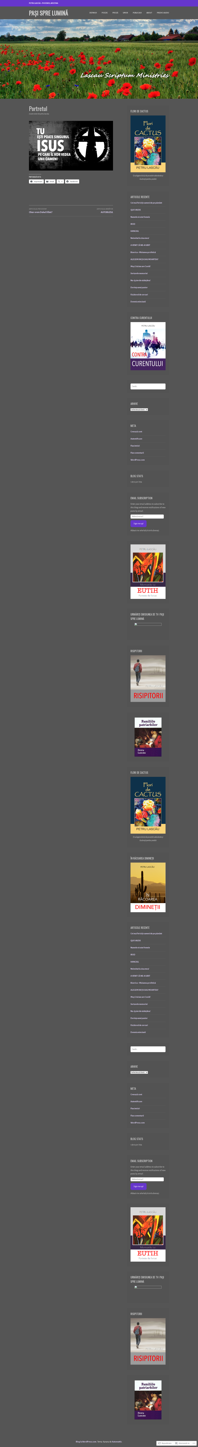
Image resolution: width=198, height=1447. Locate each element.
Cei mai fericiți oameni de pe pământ (146, 203)
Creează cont (136, 432)
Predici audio (163, 13)
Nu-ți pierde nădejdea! (140, 280)
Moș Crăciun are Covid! (140, 266)
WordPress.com (138, 460)
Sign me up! (138, 523)
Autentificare (136, 439)
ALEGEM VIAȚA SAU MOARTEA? (144, 259)
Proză (115, 13)
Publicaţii (137, 13)
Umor (125, 13)
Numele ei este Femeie (140, 217)
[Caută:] (148, 386)
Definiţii (93, 13)
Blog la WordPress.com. (86, 1442)
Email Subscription (141, 498)
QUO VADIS (136, 210)
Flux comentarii (137, 453)
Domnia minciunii (138, 302)
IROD (133, 224)
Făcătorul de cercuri (139, 295)
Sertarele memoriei (139, 273)
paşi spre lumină (48, 13)
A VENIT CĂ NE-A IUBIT (140, 245)
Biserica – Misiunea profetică (143, 252)
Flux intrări (135, 446)
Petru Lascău (44, 114)
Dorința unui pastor (139, 287)
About (149, 13)
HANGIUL (135, 231)
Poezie (105, 13)
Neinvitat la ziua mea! (140, 238)
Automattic (117, 1442)
